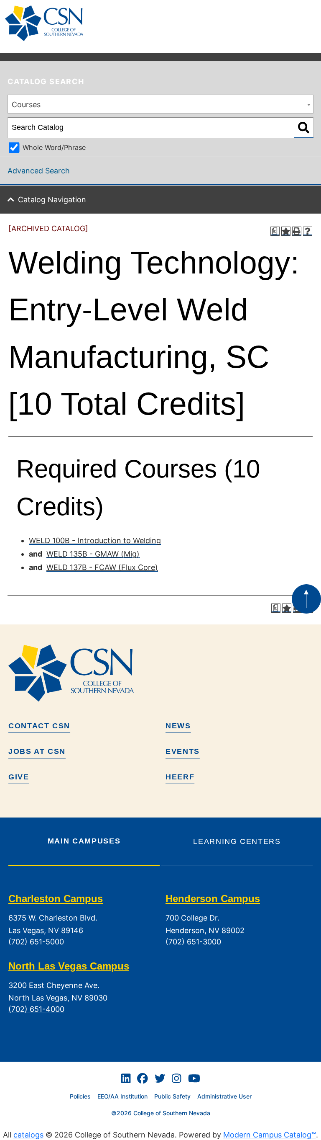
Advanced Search (39, 170)
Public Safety (172, 1096)
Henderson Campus (213, 898)
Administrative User (224, 1096)
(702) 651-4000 (36, 1009)
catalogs (28, 1134)
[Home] (47, 23)
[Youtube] (194, 1079)
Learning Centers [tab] (236, 841)
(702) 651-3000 (193, 941)
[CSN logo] (160, 673)
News (178, 726)
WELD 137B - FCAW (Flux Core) (102, 567)
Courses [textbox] (26, 104)
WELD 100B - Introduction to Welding (95, 540)
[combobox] (160, 104)
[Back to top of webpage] (306, 599)
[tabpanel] (160, 960)
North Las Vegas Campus (68, 966)
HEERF (180, 777)
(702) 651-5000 (36, 941)
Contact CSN (39, 726)
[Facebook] (142, 1079)
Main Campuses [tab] (84, 841)
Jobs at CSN (37, 751)
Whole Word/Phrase (54, 147)
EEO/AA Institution (122, 1096)
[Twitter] (160, 1079)
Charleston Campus (55, 898)
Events (183, 751)
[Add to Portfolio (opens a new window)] (285, 231)
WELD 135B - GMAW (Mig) (93, 553)
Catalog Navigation (52, 199)
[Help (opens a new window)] (307, 231)
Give (18, 777)
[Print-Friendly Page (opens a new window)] (296, 231)
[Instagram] (176, 1079)
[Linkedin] (125, 1079)
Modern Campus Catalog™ (269, 1134)
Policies (80, 1096)
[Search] (303, 127)
